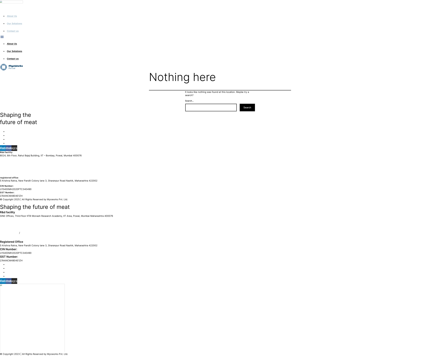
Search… (189, 101)
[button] (130, 10)
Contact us (13, 31)
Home (9, 131)
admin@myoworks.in (11, 163)
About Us (12, 16)
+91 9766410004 (9, 172)
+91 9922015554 (9, 236)
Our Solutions (14, 23)
